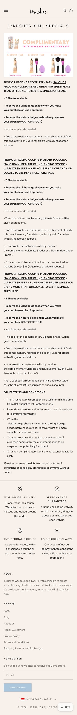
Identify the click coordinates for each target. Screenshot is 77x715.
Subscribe (17, 687)
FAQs (7, 611)
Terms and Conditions (16, 642)
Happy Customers (14, 629)
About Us (9, 623)
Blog (6, 617)
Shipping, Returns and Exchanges (23, 648)
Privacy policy (12, 636)
